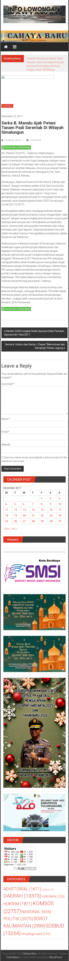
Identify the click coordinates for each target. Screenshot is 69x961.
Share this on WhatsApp (17, 147)
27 (24, 521)
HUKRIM (17, 903)
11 (6, 509)
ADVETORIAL (22, 888)
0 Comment (35, 140)
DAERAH (22, 896)
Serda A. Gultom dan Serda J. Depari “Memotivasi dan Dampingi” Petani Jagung (35, 346)
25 (6, 521)
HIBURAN (53, 896)
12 (15, 509)
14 (33, 509)
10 (60, 504)
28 (33, 521)
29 (42, 521)
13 (24, 509)
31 (60, 521)
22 (42, 515)
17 (60, 509)
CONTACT (48, 890)
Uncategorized (35, 934)
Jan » (14, 528)
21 (33, 515)
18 (6, 515)
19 (15, 515)
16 (51, 509)
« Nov (6, 528)
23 (51, 515)
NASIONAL (36, 911)
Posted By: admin (12, 140)
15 (42, 509)
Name (5, 418)
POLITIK (18, 918)
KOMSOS (7, 106)
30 (51, 521)
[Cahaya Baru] (5, 46)
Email (5, 431)
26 (15, 521)
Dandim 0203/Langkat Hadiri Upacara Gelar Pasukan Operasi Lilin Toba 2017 (34, 333)
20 (24, 515)
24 (60, 515)
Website (5, 444)
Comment (7, 384)
